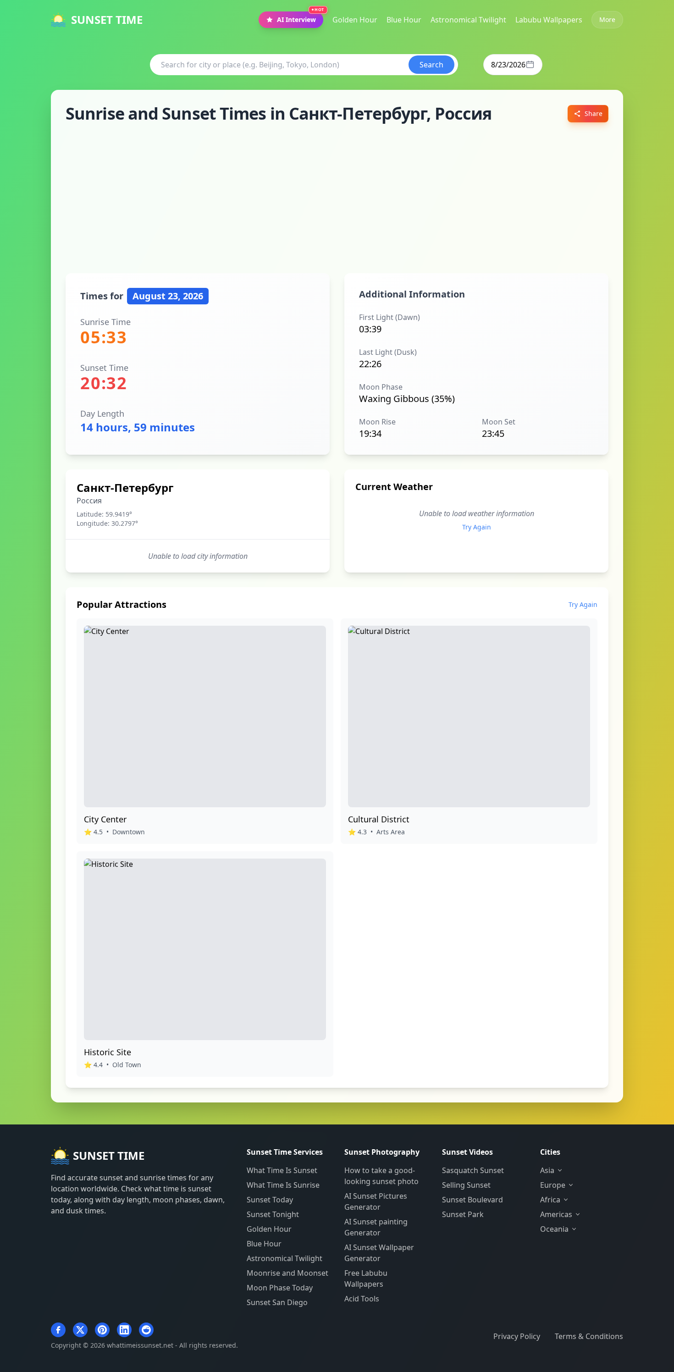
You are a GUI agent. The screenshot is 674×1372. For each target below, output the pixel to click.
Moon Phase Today (280, 1288)
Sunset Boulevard (472, 1200)
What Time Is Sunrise (283, 1185)
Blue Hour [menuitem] (404, 20)
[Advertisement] (337, 198)
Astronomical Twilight (284, 1258)
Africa (550, 1200)
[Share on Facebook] (58, 1329)
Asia (547, 1170)
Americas (556, 1214)
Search (431, 65)
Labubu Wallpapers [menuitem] (548, 20)
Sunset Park (463, 1214)
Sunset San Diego (277, 1302)
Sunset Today (270, 1200)
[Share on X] (80, 1329)
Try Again (476, 527)
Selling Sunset (466, 1185)
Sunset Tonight (273, 1214)
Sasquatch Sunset (473, 1170)
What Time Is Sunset (282, 1170)
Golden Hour (269, 1229)
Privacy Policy (516, 1336)
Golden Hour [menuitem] (354, 20)
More (607, 19)
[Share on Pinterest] (102, 1329)
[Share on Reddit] (146, 1329)
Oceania (554, 1229)
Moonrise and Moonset (287, 1273)
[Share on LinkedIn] (124, 1329)
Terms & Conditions (589, 1336)
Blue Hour (264, 1244)
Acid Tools (361, 1299)
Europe (552, 1185)
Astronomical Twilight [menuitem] (468, 20)
